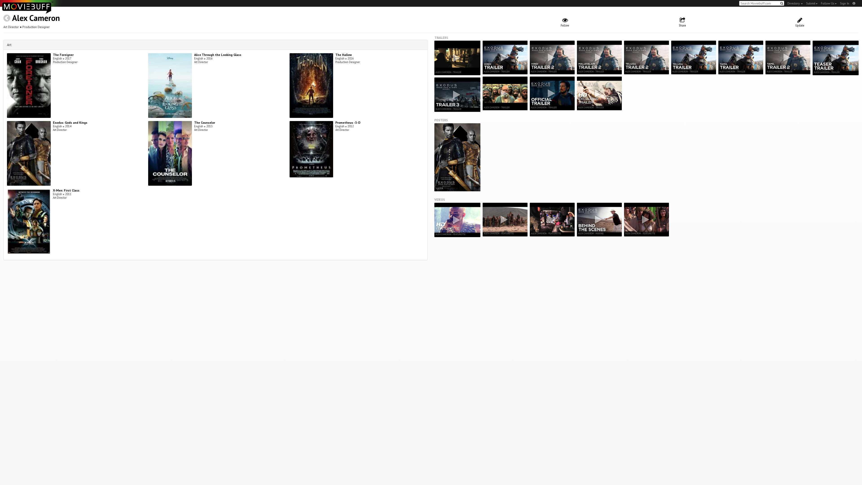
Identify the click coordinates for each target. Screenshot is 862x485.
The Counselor (204, 123)
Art (9, 44)
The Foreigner (63, 55)
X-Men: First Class (66, 190)
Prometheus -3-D (347, 123)
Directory (793, 3)
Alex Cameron (36, 18)
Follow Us (827, 3)
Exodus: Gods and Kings (70, 123)
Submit (810, 3)
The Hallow (343, 55)
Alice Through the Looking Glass (217, 55)
